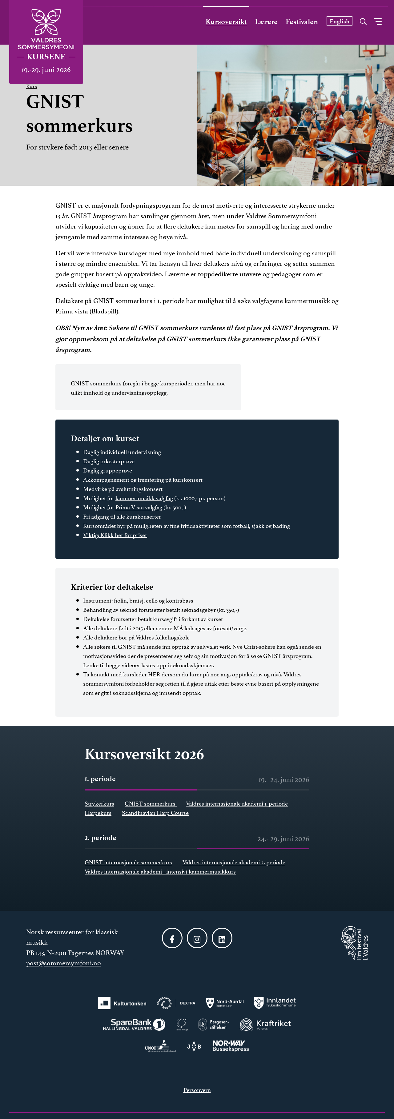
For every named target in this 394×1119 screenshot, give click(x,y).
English (339, 21)
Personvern (197, 1089)
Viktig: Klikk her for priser (115, 534)
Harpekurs (98, 812)
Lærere (266, 21)
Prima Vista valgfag (138, 506)
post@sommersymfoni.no (63, 962)
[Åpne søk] (363, 20)
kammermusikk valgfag (144, 497)
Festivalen (302, 21)
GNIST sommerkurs (151, 802)
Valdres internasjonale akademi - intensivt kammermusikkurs (160, 870)
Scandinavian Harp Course (155, 812)
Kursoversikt (226, 21)
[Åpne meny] (378, 21)
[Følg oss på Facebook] (172, 938)
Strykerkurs (99, 802)
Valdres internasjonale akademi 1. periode (237, 802)
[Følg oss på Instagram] (197, 938)
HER (154, 673)
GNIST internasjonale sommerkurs (128, 861)
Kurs (31, 86)
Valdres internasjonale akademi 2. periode (234, 861)
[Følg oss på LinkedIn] (222, 938)
